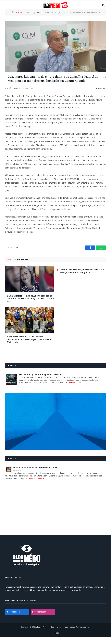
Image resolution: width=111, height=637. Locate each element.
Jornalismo (101, 88)
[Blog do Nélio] (55, 5)
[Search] (103, 5)
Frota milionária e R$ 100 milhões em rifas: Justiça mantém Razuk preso (81, 271)
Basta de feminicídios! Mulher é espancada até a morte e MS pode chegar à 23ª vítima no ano (30, 298)
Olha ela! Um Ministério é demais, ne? (35, 467)
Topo (57, 632)
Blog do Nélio (42, 627)
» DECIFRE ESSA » (73, 382)
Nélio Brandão (15, 88)
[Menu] (8, 5)
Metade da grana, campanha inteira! (40, 374)
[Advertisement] (29, 507)
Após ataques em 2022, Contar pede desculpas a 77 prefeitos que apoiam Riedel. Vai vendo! (29, 339)
